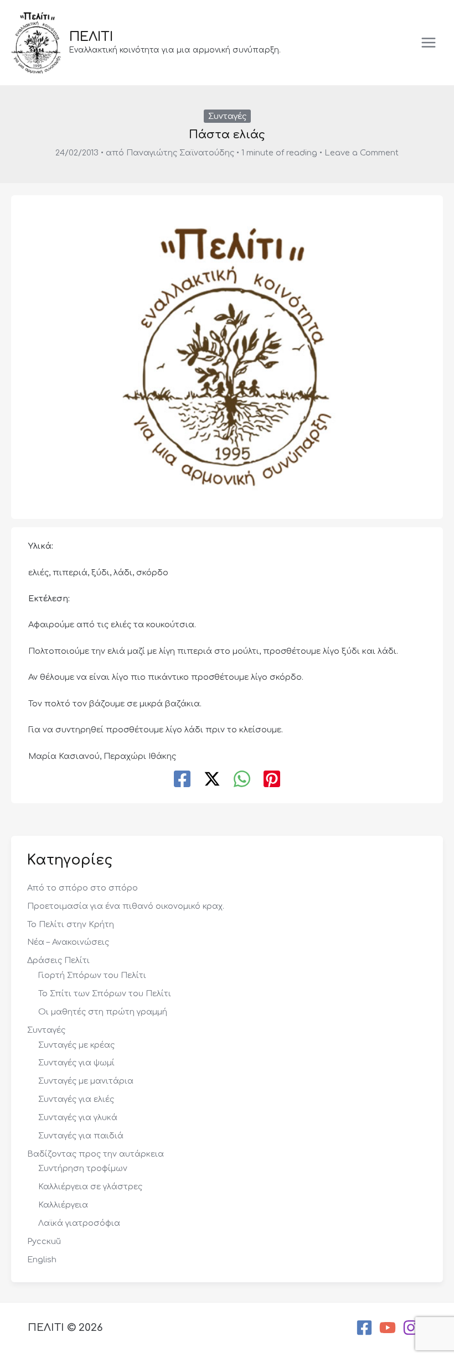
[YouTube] (387, 1327)
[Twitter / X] (212, 780)
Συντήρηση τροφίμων (82, 1168)
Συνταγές (227, 116)
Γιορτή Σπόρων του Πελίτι (92, 975)
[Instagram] (411, 1327)
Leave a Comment (361, 152)
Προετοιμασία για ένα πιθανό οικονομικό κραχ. (125, 906)
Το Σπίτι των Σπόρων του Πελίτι (104, 993)
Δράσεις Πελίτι (58, 960)
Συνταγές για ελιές (76, 1099)
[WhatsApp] (242, 780)
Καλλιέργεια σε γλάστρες (90, 1186)
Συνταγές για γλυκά (77, 1117)
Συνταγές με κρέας (76, 1044)
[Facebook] (182, 780)
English (41, 1259)
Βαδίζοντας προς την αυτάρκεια (95, 1153)
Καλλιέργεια (63, 1204)
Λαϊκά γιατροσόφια (79, 1223)
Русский (44, 1241)
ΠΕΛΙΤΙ (91, 36)
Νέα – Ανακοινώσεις (68, 942)
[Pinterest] (272, 780)
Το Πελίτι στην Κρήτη (70, 924)
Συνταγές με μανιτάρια (85, 1080)
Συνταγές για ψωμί (76, 1062)
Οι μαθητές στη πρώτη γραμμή (102, 1011)
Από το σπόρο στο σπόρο (82, 887)
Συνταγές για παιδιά (80, 1135)
